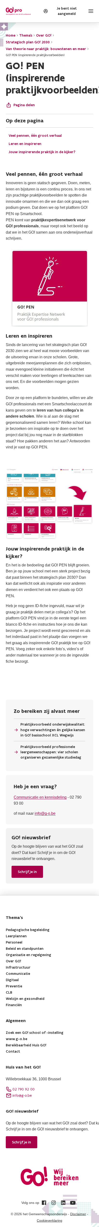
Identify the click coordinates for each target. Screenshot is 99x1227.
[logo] (18, 11)
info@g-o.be (45, 813)
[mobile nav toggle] (90, 11)
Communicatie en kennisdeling (40, 797)
